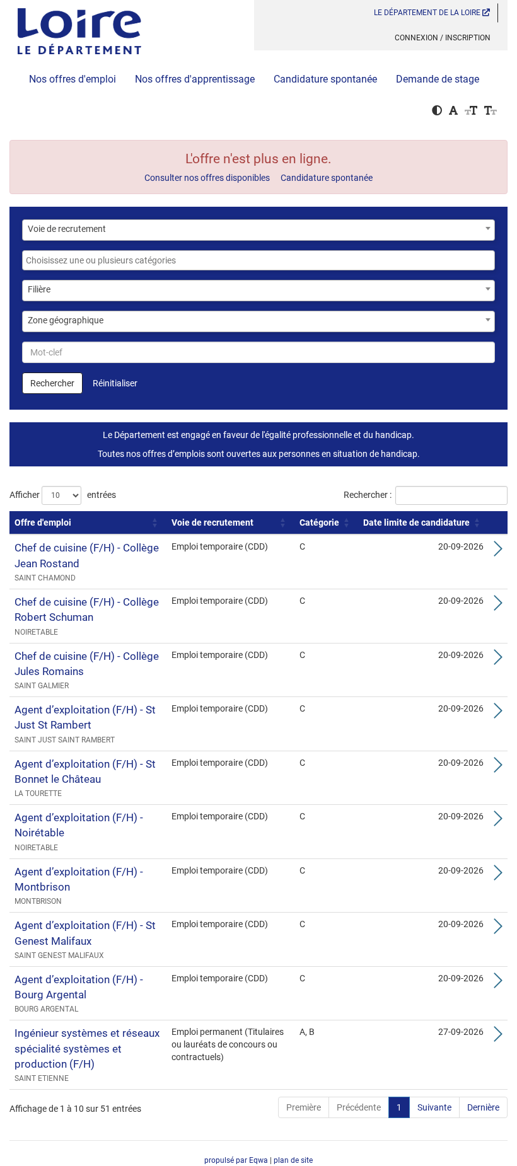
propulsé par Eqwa (237, 1160)
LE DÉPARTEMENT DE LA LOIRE (428, 12)
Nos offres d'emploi (72, 79)
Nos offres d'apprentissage (195, 79)
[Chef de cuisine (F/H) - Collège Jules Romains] (498, 660)
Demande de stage (437, 79)
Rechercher (52, 383)
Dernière (483, 1107)
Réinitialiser (115, 383)
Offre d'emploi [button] (43, 522)
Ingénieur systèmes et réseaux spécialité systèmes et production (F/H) (87, 1048)
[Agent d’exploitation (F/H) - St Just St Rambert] (498, 714)
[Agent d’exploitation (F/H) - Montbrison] (498, 876)
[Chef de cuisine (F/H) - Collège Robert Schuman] (498, 606)
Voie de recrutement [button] (212, 522)
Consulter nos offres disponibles (207, 178)
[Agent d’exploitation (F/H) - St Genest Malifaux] (498, 930)
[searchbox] (258, 260)
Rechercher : (368, 495)
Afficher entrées (62, 495)
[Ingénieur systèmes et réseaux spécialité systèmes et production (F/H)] (498, 1037)
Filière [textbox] (39, 289)
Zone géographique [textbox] (65, 320)
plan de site (293, 1160)
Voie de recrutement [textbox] (67, 229)
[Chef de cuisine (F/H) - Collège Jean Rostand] (498, 552)
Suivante (434, 1107)
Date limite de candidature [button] (416, 522)
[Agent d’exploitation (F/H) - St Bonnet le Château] (498, 768)
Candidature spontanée (325, 79)
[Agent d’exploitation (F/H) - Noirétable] (498, 822)
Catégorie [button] (319, 522)
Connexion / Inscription (443, 37)
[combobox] (258, 230)
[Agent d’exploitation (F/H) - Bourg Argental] (498, 984)
